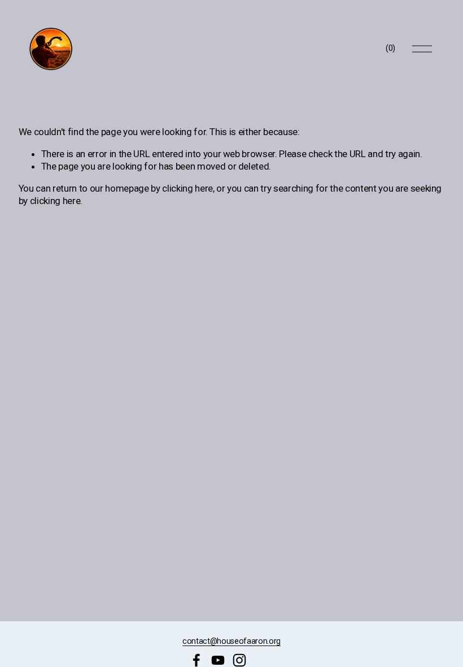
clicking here (187, 188)
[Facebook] (196, 660)
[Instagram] (239, 660)
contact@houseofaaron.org (231, 641)
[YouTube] (218, 660)
